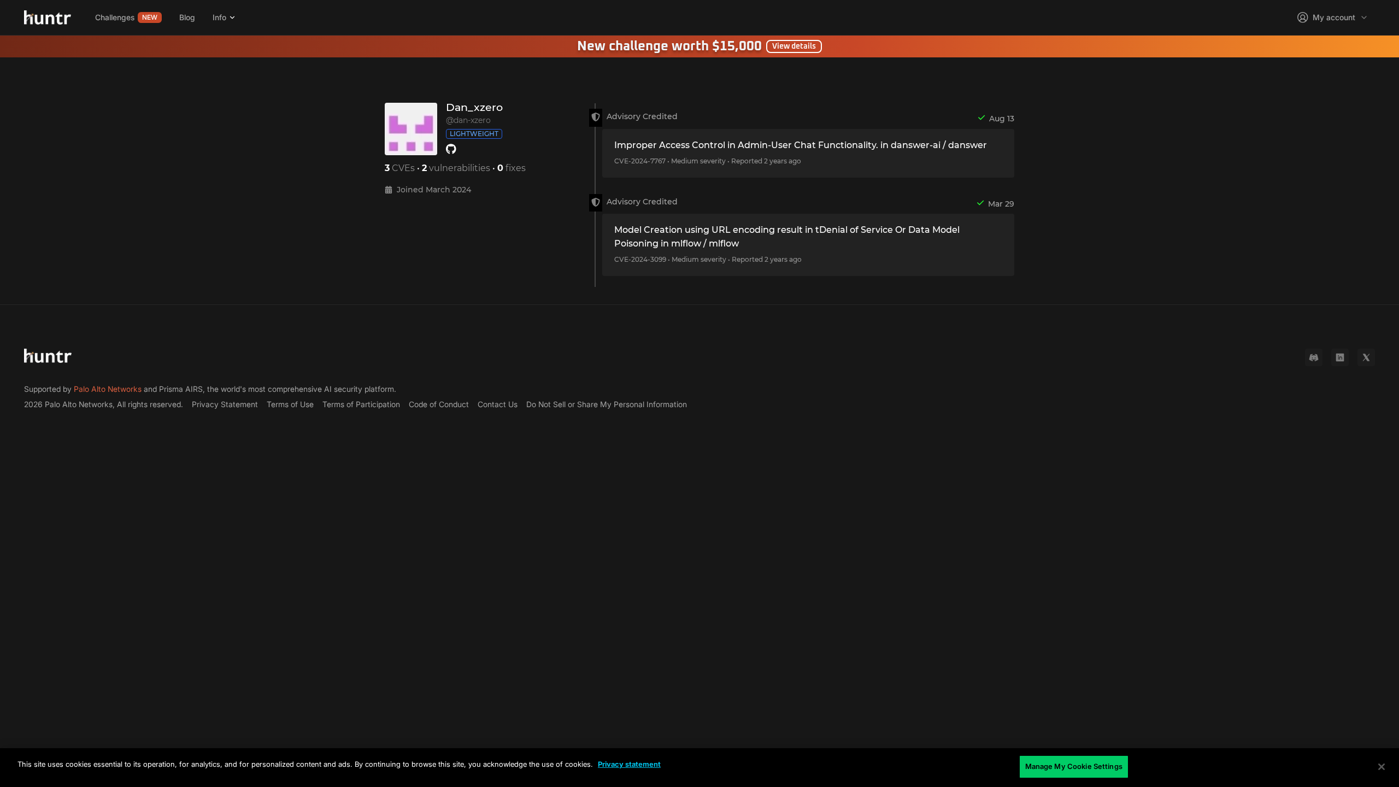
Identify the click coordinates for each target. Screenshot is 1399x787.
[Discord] (1313, 357)
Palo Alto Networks (108, 388)
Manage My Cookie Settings (1073, 766)
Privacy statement (629, 764)
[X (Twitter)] (1366, 357)
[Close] (1381, 767)
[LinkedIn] (1340, 357)
